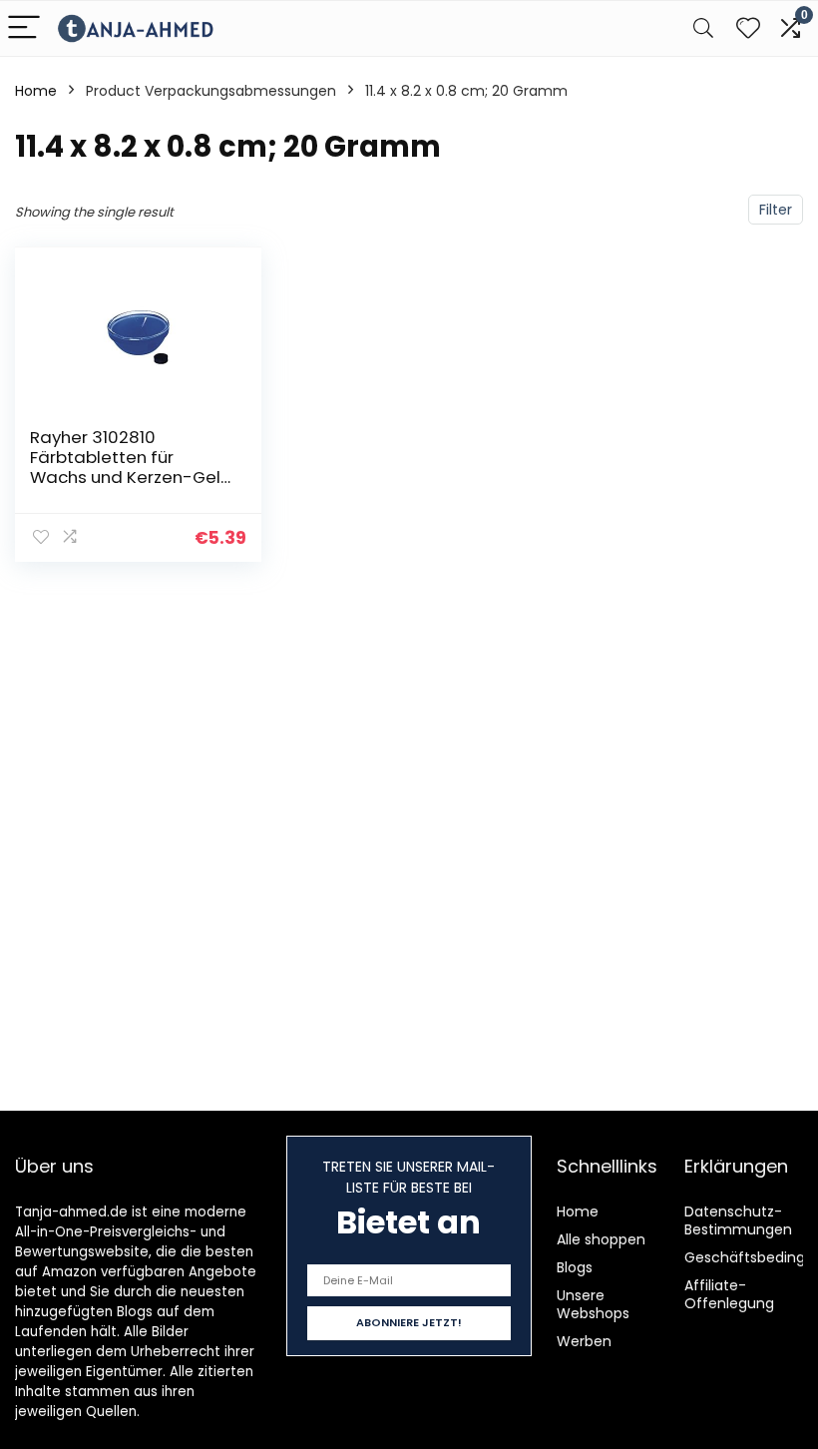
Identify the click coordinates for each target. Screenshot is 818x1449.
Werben (584, 1341)
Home (36, 91)
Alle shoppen (601, 1239)
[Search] (703, 28)
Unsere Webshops (593, 1304)
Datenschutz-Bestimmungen (738, 1220)
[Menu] (24, 28)
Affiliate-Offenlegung (729, 1294)
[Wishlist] (748, 28)
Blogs (575, 1267)
